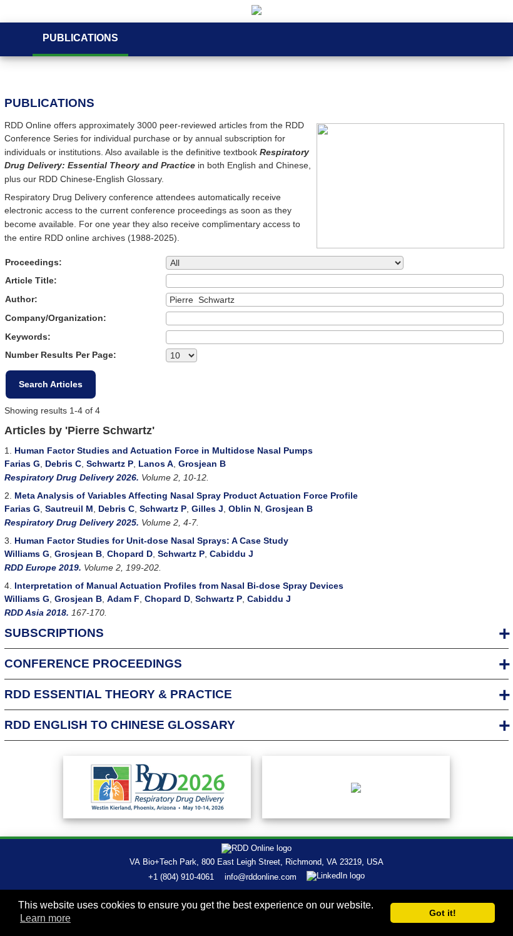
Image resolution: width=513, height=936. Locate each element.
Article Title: (31, 280)
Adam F (123, 599)
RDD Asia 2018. (36, 613)
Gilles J (207, 509)
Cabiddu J (231, 554)
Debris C (63, 464)
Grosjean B (202, 464)
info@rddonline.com (261, 877)
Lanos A (155, 464)
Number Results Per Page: (60, 355)
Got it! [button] (442, 913)
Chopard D (130, 554)
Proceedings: (33, 262)
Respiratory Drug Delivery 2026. (71, 477)
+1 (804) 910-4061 (181, 877)
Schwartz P (109, 464)
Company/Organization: (55, 318)
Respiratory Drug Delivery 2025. (71, 522)
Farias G (22, 464)
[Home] (256, 11)
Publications (80, 38)
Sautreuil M (69, 509)
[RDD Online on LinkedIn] (336, 877)
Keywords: (28, 337)
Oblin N (244, 509)
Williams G (26, 554)
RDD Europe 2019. (42, 567)
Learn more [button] (45, 918)
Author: (21, 299)
